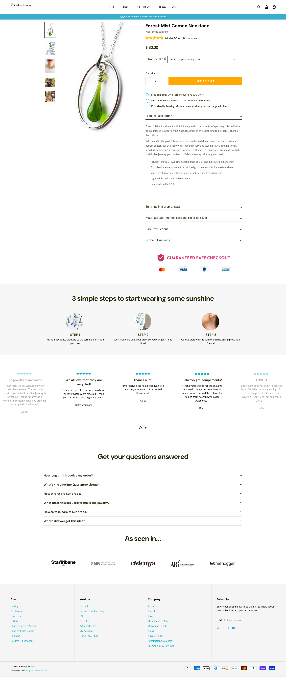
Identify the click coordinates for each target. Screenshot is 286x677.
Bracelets (16, 615)
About (176, 6)
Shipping (15, 635)
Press (151, 630)
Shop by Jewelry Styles (23, 625)
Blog (162, 6)
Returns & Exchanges (22, 640)
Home (111, 6)
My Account (86, 630)
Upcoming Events (157, 625)
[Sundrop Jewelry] (25, 6)
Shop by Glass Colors (22, 630)
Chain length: (154, 58)
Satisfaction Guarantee (160, 640)
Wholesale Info (87, 625)
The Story (153, 610)
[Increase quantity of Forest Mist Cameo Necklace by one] (162, 82)
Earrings (15, 606)
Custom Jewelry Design (92, 610)
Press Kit (84, 620)
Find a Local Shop (88, 635)
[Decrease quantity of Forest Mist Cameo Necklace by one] (149, 82)
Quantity (150, 73)
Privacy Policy (155, 635)
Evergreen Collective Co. (36, 670)
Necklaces (16, 610)
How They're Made (158, 620)
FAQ (81, 615)
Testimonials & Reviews (161, 645)
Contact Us (85, 606)
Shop (125, 6)
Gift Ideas (143, 6)
